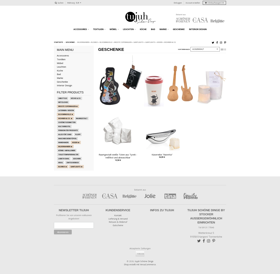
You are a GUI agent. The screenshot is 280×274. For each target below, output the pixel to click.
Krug (60, 163)
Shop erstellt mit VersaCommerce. (140, 264)
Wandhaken (63, 142)
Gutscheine (118, 225)
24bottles (62, 98)
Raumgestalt (81, 118)
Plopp (77, 134)
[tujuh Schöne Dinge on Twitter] (213, 42)
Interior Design (198, 29)
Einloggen (178, 3)
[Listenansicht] (225, 49)
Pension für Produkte (68, 130)
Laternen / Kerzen (66, 110)
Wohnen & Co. (64, 118)
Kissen (74, 142)
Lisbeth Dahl (63, 159)
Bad (153, 29)
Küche (143, 29)
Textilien (98, 29)
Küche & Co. (76, 98)
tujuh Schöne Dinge (144, 261)
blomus (61, 167)
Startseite (58, 42)
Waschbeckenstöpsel (67, 139)
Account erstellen (193, 3)
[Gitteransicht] (222, 49)
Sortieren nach (184, 49)
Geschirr (77, 159)
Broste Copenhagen (67, 106)
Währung (71, 3)
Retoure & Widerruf (118, 222)
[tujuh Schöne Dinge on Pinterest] (225, 42)
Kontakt (118, 215)
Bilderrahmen (64, 147)
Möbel (113, 29)
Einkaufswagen (216, 3)
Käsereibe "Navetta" (162, 154)
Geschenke (179, 29)
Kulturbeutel (64, 126)
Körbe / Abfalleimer (66, 150)
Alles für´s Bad (64, 134)
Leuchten (128, 29)
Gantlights (75, 167)
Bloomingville (64, 114)
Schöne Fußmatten (66, 122)
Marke (163, 29)
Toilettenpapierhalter (68, 155)
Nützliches (63, 102)
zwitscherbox (72, 163)
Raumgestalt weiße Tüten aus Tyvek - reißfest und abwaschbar (118, 156)
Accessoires (80, 29)
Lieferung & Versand (118, 218)
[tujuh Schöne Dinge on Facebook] (217, 42)
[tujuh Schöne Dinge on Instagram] (221, 42)
